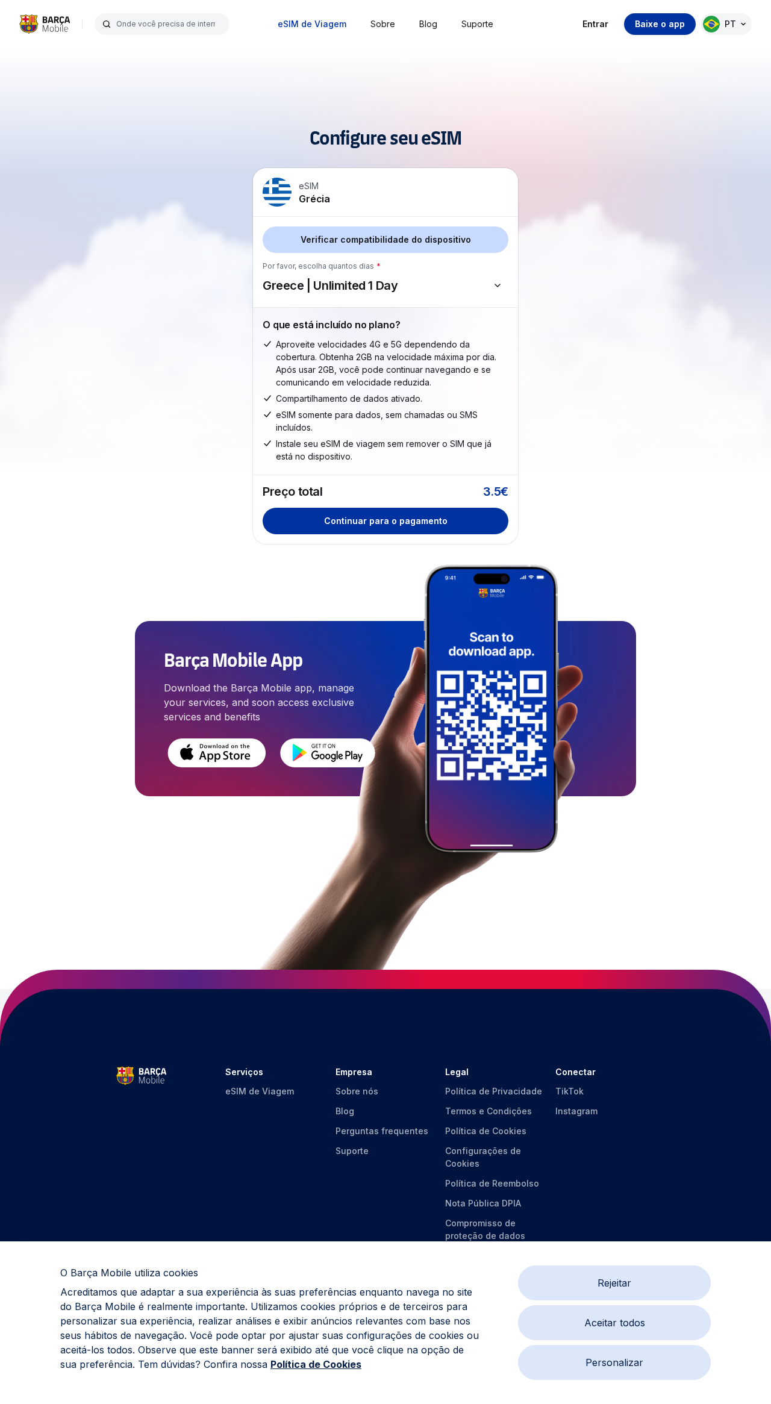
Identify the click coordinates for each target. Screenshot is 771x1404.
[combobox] (169, 24)
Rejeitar (614, 1283)
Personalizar (614, 1362)
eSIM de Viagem (312, 24)
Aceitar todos (614, 1323)
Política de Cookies (315, 1364)
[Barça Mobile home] (44, 24)
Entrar (595, 24)
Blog (428, 24)
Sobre (382, 24)
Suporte (477, 24)
